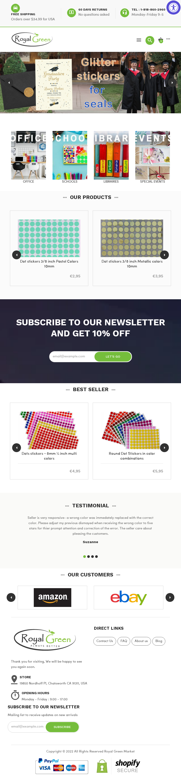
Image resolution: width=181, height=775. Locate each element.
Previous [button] (8, 82)
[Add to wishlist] (53, 250)
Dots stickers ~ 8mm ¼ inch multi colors (49, 456)
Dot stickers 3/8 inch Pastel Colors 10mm (49, 264)
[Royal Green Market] (49, 639)
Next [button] (172, 82)
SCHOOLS (69, 182)
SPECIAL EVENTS (152, 182)
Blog (158, 641)
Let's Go (113, 356)
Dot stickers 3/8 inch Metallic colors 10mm (132, 264)
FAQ (124, 641)
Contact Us (104, 641)
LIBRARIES (111, 182)
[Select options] (43, 250)
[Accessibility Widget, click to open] (173, 7)
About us (141, 641)
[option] (90, 82)
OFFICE (28, 182)
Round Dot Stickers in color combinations (132, 456)
